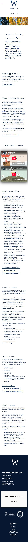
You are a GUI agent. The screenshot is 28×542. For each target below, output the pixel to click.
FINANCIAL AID (14, 8)
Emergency (13, 531)
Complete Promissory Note (11, 388)
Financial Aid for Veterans (11, 273)
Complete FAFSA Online (10, 135)
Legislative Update (13, 532)
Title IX (13, 529)
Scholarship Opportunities (11, 267)
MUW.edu (14, 523)
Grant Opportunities (9, 270)
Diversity (14, 536)
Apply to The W (8, 84)
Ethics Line (13, 528)
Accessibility (13, 534)
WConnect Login (8, 343)
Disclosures (13, 525)
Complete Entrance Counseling (12, 391)
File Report (13, 526)
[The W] (14, 3)
